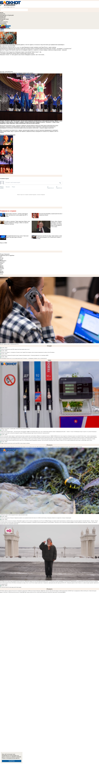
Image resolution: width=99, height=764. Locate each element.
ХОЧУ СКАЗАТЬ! (4, 21)
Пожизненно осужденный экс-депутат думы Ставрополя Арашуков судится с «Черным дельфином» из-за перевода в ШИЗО (25, 355)
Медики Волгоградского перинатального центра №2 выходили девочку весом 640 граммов (30, 437)
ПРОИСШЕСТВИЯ (4, 19)
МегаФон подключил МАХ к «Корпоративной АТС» (9, 344)
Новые (1, 187)
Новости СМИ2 (3, 242)
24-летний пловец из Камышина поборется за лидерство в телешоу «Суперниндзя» (55, 517)
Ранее (13, 187)
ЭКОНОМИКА (3, 23)
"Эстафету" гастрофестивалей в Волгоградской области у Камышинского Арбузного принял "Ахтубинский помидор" (71, 437)
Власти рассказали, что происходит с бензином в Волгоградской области (16, 428)
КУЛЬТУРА (2, 14)
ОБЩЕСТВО (3, 16)
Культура (2, 71)
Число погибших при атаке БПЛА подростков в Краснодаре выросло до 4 (16, 349)
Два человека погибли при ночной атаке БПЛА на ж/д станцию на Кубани (16, 443)
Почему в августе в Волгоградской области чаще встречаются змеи (14, 514)
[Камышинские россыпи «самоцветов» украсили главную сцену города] (31, 140)
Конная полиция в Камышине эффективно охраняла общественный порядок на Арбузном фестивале (49, 590)
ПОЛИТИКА (2, 18)
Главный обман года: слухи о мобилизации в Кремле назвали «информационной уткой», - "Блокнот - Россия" (53, 431)
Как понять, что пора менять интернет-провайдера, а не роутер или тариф (58, 581)
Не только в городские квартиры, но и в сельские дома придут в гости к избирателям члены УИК (20, 446)
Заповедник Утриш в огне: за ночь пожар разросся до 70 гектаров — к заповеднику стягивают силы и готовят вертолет (24, 358)
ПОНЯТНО (12, 761)
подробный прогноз (4, 255)
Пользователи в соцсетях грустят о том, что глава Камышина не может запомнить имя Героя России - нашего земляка (28, 47)
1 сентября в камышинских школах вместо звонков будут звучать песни (79, 440)
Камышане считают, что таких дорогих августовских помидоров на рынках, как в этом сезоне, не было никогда (61, 446)
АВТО (8, 27)
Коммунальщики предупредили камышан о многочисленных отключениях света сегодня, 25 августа (44, 440)
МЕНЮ (1, 12)
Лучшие (8, 187)
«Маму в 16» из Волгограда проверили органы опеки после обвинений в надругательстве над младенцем (22, 581)
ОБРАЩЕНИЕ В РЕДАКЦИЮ (7, 15)
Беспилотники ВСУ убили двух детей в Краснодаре (11, 587)
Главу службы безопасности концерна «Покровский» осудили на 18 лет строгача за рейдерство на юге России (23, 520)
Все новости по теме (5, 46)
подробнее (11, 255)
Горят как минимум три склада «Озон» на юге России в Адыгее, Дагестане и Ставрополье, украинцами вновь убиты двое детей (38, 582)
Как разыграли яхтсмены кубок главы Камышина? (11, 522)
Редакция (2, 31)
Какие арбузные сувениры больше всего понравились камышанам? (14, 590)
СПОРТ (1, 20)
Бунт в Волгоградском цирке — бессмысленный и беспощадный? (14, 431)
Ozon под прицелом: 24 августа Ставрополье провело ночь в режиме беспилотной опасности (19, 517)
